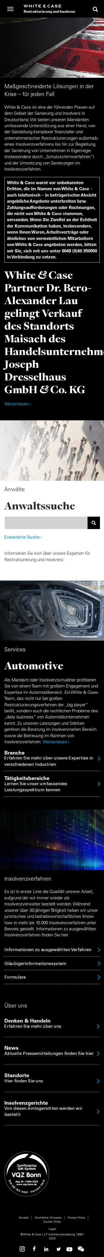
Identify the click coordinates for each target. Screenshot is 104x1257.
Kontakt (24, 1217)
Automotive (33, 665)
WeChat (80, 1249)
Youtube (69, 1249)
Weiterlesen (55, 742)
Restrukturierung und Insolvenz (49, 11)
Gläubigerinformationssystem (35, 964)
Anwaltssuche (39, 505)
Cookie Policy (52, 1221)
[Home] (49, 6)
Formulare (15, 977)
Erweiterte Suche (23, 537)
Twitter (57, 1249)
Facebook (34, 1249)
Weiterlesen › (17, 404)
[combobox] (46, 523)
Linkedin (46, 1249)
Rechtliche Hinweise (48, 1217)
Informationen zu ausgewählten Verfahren (47, 950)
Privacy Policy (76, 1217)
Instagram (23, 1249)
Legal (52, 1229)
